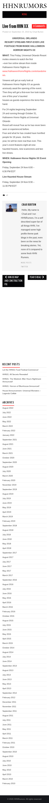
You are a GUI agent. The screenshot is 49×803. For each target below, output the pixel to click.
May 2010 (6, 770)
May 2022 (6, 421)
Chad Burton (38, 32)
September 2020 (9, 462)
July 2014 (6, 657)
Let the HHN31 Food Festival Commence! (20, 370)
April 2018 (6, 548)
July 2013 (6, 675)
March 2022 (7, 426)
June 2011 (6, 724)
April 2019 (6, 512)
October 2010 (8, 747)
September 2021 (9, 440)
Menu (24, 14)
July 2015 (6, 625)
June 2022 (7, 417)
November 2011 (9, 706)
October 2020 (8, 458)
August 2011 (7, 715)
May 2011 (6, 729)
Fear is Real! (36, 277)
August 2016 (7, 584)
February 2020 (8, 480)
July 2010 (6, 761)
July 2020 (6, 471)
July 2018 (6, 535)
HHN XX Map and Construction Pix (13, 281)
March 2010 (7, 779)
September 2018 (9, 525)
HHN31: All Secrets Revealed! (15, 374)
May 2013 (6, 684)
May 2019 (6, 507)
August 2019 (7, 494)
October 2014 (8, 648)
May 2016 (6, 598)
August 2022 (7, 408)
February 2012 (8, 697)
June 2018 (7, 539)
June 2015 (7, 630)
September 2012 (9, 693)
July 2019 (6, 498)
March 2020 (7, 476)
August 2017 (7, 557)
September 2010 (9, 752)
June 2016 (7, 593)
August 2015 (7, 620)
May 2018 (6, 544)
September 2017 (9, 553)
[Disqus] (24, 323)
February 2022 (8, 430)
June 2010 (7, 765)
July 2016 (6, 589)
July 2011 (6, 720)
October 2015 (8, 616)
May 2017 (6, 571)
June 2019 (7, 503)
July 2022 (6, 412)
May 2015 (6, 634)
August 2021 (7, 444)
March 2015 (7, 643)
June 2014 (7, 661)
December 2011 (9, 702)
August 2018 (7, 530)
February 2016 (8, 611)
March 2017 (7, 575)
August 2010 (7, 756)
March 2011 (7, 738)
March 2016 (7, 607)
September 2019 (9, 489)
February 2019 (8, 521)
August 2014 (7, 652)
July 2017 (6, 562)
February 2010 (8, 783)
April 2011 (6, 734)
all (7, 195)
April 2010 (6, 774)
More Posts (26, 263)
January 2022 (8, 435)
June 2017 (7, 566)
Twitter (24, 267)
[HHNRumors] (24, 5)
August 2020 (7, 467)
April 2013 (6, 688)
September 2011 (9, 711)
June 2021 (7, 449)
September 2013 (9, 666)
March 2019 (7, 516)
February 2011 (8, 743)
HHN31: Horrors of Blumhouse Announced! (20, 386)
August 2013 (7, 670)
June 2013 (7, 679)
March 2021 (7, 453)
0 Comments (39, 26)
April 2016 (6, 602)
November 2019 (9, 485)
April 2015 (6, 639)
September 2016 (9, 580)
